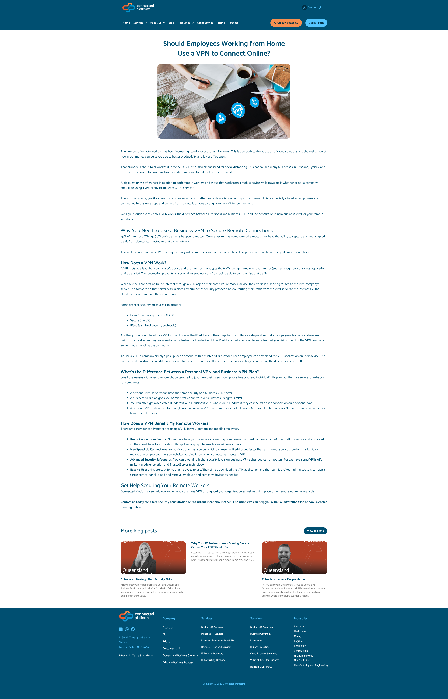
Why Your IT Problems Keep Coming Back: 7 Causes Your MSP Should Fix (220, 545)
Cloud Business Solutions (263, 653)
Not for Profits (301, 660)
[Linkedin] (121, 629)
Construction (301, 651)
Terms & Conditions (142, 655)
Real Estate (300, 646)
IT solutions (240, 502)
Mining (297, 636)
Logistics (298, 641)
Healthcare (300, 631)
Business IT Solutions (261, 627)
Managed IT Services (212, 634)
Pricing (166, 641)
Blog (165, 634)
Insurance (299, 626)
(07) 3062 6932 (294, 502)
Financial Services (303, 656)
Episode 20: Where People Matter (283, 579)
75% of (125, 236)
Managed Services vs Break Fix (217, 640)
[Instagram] (127, 629)
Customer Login (172, 648)
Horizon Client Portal (261, 667)
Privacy (123, 655)
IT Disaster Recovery (212, 653)
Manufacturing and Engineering (311, 665)
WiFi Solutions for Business (264, 660)
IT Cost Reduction (260, 647)
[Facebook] (133, 629)
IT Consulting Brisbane (213, 660)
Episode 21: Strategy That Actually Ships (147, 579)
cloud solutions (287, 151)
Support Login (315, 7)
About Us (168, 627)
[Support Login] (304, 7)
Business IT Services (212, 627)
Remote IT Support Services (216, 647)
